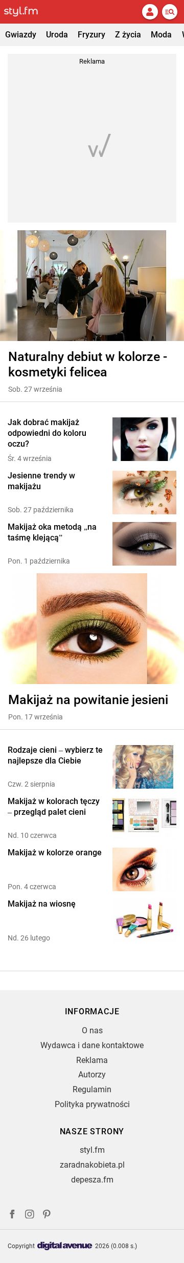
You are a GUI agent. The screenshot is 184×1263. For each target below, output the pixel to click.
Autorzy (92, 1074)
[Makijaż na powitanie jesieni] (92, 628)
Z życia (128, 34)
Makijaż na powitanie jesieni (88, 699)
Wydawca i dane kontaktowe (92, 1045)
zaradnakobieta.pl (92, 1165)
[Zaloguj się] (149, 11)
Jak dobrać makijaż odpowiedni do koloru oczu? (47, 433)
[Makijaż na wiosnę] (144, 921)
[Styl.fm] (27, 12)
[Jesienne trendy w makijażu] (144, 492)
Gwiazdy (20, 34)
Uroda (57, 34)
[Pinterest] (47, 1215)
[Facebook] (12, 1215)
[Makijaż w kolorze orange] (144, 869)
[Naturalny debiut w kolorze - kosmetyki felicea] (92, 285)
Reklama (92, 1060)
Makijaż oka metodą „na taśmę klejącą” (52, 532)
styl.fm (92, 1150)
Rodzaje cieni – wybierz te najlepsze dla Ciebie (55, 755)
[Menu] (169, 11)
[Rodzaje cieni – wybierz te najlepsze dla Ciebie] (144, 767)
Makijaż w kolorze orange (55, 852)
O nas (92, 1030)
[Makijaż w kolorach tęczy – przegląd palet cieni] (144, 818)
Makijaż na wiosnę (42, 904)
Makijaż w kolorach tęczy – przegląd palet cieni (54, 806)
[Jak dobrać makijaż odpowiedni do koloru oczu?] (144, 440)
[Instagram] (29, 1215)
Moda (161, 34)
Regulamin (92, 1089)
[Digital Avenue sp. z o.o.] (65, 1246)
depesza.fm (92, 1180)
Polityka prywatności (92, 1104)
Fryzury (91, 34)
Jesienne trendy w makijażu (41, 481)
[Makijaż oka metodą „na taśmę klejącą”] (144, 544)
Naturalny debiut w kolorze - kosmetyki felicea (87, 364)
